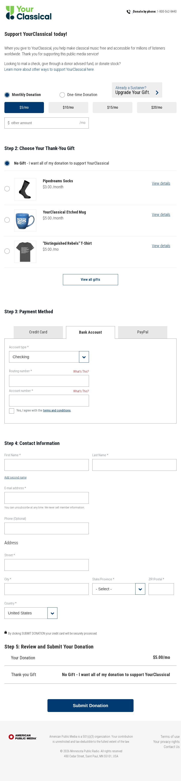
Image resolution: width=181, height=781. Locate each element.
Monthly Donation (26, 94)
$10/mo (68, 107)
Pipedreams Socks (8, 188)
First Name (12, 455)
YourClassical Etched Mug (8, 220)
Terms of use (170, 737)
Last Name (100, 455)
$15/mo (112, 107)
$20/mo (156, 107)
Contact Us (172, 747)
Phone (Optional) (15, 519)
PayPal (142, 332)
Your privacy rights (166, 742)
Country (10, 603)
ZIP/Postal (156, 579)
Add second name (15, 477)
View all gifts (90, 279)
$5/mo (24, 107)
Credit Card (38, 332)
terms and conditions (57, 410)
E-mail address (15, 488)
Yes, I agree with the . (44, 410)
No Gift (8, 163)
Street (9, 555)
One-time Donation (82, 94)
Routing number (20, 371)
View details (161, 183)
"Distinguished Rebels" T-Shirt (8, 251)
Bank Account (90, 332)
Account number (21, 391)
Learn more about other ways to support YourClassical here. (49, 69)
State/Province (103, 579)
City (7, 579)
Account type (19, 347)
